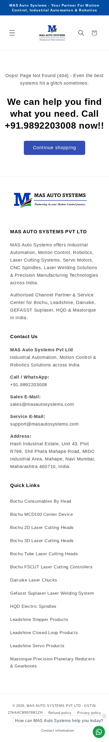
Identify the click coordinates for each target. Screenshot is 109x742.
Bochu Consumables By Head (40, 501)
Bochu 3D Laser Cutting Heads (42, 540)
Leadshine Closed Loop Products (44, 632)
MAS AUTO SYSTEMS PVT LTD (54, 706)
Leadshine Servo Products (37, 645)
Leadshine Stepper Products (39, 619)
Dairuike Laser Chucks (33, 580)
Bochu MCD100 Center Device (41, 514)
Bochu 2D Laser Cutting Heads (42, 527)
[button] (12, 33)
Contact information (57, 730)
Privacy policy (89, 713)
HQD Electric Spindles (33, 606)
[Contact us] (99, 732)
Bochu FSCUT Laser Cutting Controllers (51, 567)
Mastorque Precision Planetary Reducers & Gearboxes (52, 662)
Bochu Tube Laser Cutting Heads (44, 553)
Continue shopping (54, 147)
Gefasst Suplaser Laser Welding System (52, 593)
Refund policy (59, 713)
